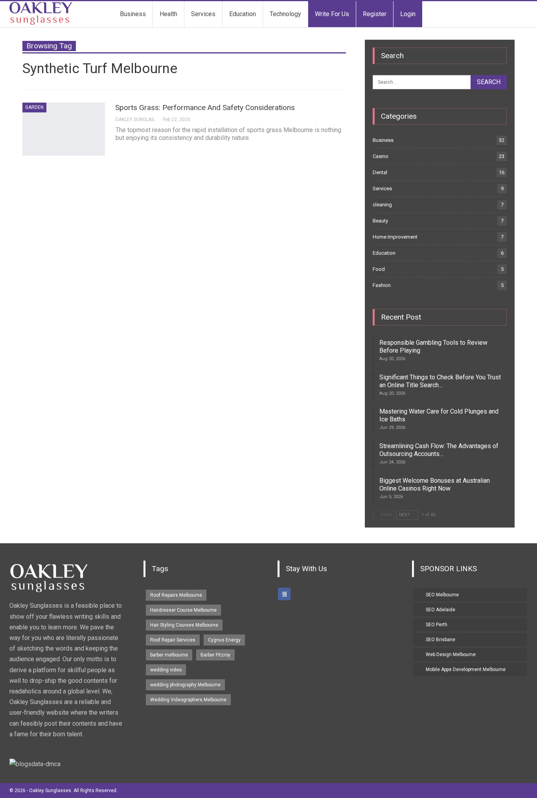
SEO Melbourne (442, 595)
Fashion (382, 285)
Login (408, 14)
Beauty (380, 221)
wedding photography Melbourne (185, 685)
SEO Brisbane (440, 639)
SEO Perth (436, 624)
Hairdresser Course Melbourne (183, 610)
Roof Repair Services (172, 640)
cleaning (382, 205)
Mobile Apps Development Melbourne (466, 669)
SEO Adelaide (440, 609)
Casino (380, 156)
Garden (34, 107)
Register (374, 14)
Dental (380, 172)
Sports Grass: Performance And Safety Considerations (205, 107)
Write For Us (332, 14)
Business (133, 14)
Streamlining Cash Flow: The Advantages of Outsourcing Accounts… (438, 450)
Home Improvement (395, 237)
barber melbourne (169, 655)
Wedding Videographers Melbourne (188, 699)
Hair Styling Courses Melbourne (184, 625)
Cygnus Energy (224, 640)
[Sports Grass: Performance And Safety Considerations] (63, 129)
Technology (285, 14)
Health (168, 14)
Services (203, 14)
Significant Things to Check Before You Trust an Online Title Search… (440, 381)
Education (242, 14)
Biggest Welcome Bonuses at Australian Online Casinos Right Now (434, 484)
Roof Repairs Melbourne (176, 595)
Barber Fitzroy (215, 655)
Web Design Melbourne (451, 654)
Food (379, 269)
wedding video (166, 670)
